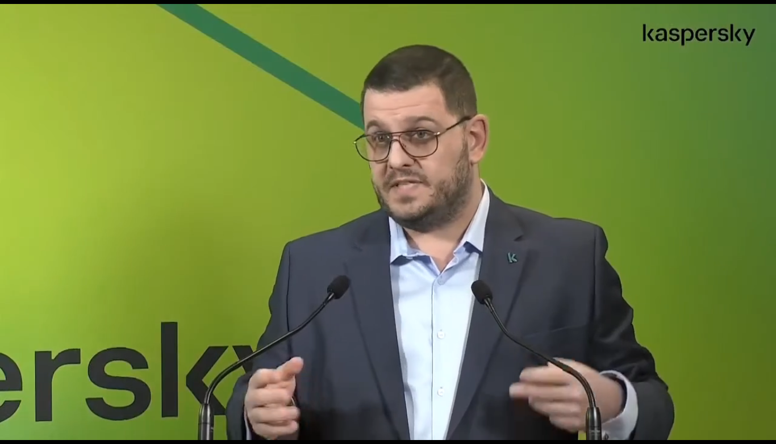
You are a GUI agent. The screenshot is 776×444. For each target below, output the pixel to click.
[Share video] (761, 14)
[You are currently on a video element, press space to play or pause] (388, 222)
